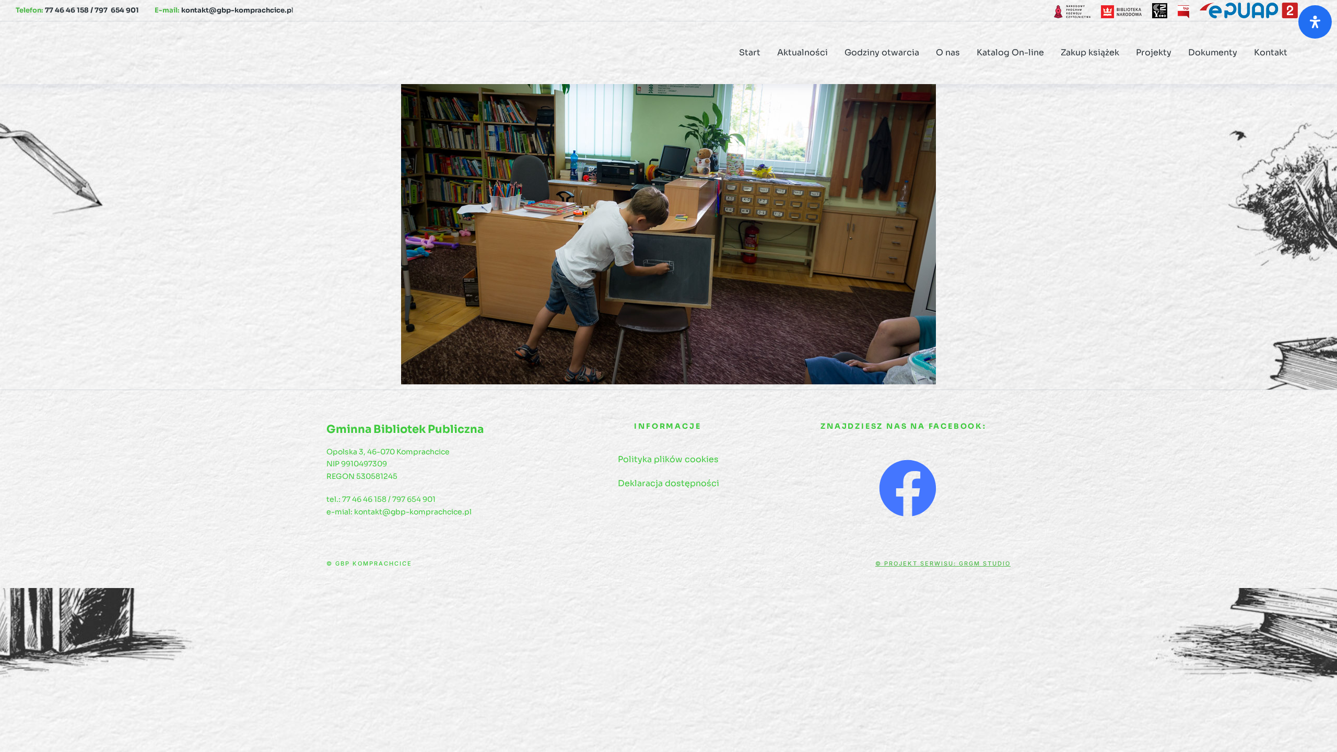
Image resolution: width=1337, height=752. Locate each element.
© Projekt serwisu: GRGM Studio (943, 563)
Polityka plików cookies (668, 459)
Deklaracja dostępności (668, 483)
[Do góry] (1316, 731)
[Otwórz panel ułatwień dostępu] (1315, 22)
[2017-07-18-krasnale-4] (668, 234)
